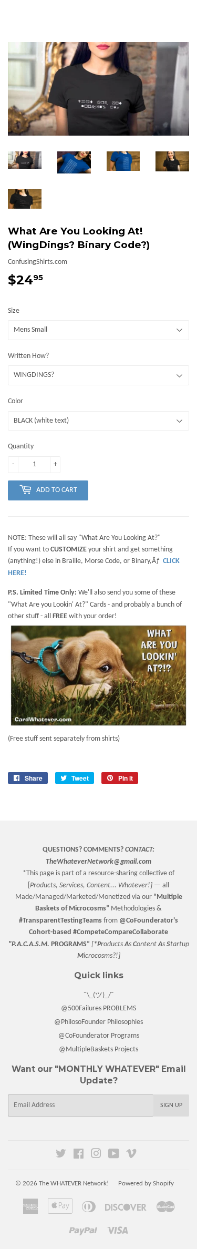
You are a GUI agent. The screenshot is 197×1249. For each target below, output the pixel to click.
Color (15, 401)
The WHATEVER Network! (74, 1183)
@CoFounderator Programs (98, 1036)
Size (13, 311)
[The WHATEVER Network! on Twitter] (61, 1156)
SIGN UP (171, 1105)
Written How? (28, 356)
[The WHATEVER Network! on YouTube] (113, 1156)
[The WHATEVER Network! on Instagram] (96, 1156)
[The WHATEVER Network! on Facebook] (78, 1156)
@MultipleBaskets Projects (98, 1049)
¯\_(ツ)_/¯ (99, 995)
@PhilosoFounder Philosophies (98, 1022)
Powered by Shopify (146, 1183)
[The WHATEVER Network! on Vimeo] (131, 1156)
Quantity (21, 447)
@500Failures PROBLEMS (98, 1008)
